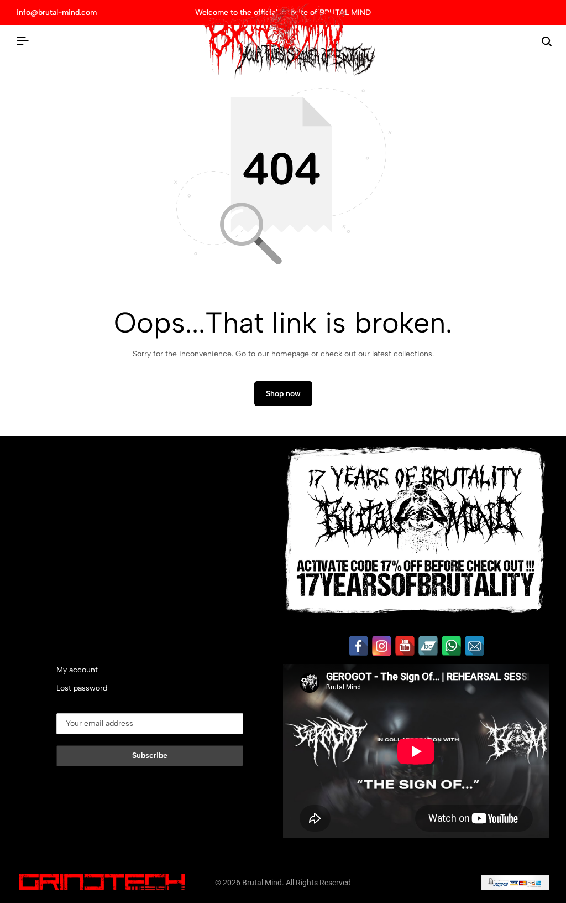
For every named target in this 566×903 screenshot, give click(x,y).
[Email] (474, 646)
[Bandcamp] (428, 646)
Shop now (283, 393)
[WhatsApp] (451, 646)
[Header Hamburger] (23, 41)
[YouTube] (405, 646)
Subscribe (149, 755)
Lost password (81, 688)
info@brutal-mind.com (57, 12)
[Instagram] (381, 646)
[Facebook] (358, 646)
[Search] (546, 41)
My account (77, 669)
